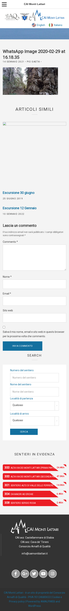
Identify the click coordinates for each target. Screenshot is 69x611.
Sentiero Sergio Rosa (34, 502)
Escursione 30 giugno (18, 193)
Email (7, 293)
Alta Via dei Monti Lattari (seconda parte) (34, 476)
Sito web (8, 310)
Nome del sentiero (20, 384)
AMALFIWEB (48, 601)
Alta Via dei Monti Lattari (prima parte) (34, 467)
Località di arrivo (19, 413)
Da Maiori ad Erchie (34, 494)
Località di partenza (21, 398)
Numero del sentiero (22, 370)
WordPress (34, 605)
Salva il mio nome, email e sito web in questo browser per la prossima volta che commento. (33, 334)
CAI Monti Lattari (13, 592)
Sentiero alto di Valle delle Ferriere (34, 485)
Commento (10, 241)
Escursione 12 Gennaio (19, 208)
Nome (7, 276)
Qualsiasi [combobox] (18, 405)
